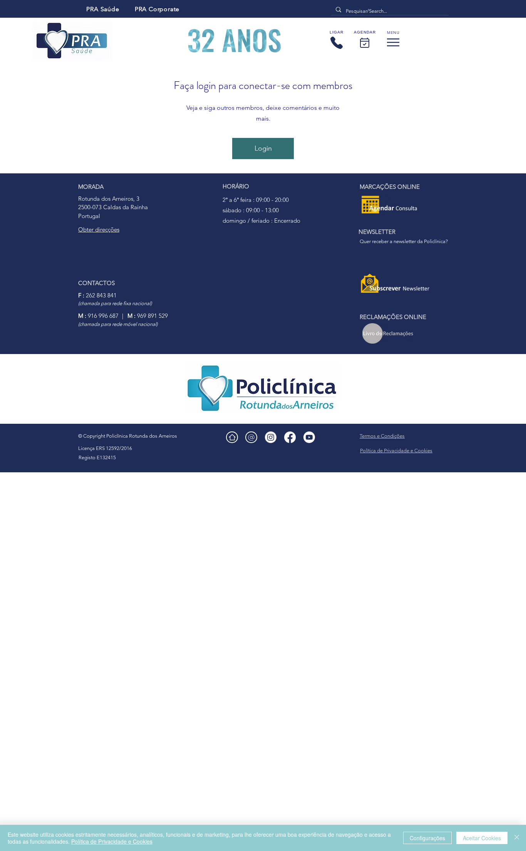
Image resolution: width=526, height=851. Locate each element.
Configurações (427, 838)
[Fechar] (516, 838)
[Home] (232, 437)
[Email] (251, 437)
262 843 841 (97, 295)
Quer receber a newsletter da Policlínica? (404, 241)
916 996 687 (98, 315)
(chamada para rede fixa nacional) (115, 303)
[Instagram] (270, 437)
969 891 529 (147, 315)
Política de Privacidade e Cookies (111, 841)
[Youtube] (309, 437)
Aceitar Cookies (482, 838)
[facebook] (290, 437)
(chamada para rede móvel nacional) (117, 324)
